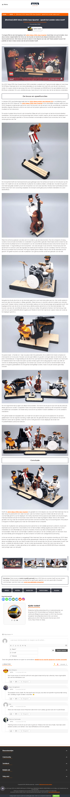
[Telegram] (16, 599)
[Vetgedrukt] (11, 646)
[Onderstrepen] (15, 646)
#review (56, 590)
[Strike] (18, 646)
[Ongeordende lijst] (20, 646)
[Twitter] (10, 599)
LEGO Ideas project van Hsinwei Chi (41, 101)
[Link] (25, 646)
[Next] (64, 563)
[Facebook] (3, 599)
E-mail (6, 9)
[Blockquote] (23, 646)
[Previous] (5, 563)
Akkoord (56, 795)
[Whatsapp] (6, 599)
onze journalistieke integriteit (34, 582)
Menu (6, 4)
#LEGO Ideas (43, 590)
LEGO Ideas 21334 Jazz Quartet (36, 35)
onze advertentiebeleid (54, 792)
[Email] (13, 599)
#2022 (7, 590)
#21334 (17, 590)
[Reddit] (20, 599)
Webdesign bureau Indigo (45, 784)
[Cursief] (13, 646)
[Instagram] (23, 599)
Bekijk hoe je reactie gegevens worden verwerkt (51, 659)
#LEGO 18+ (29, 590)
